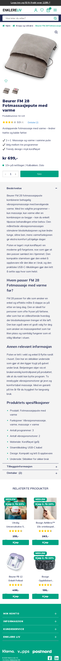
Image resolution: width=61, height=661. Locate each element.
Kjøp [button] (16, 542)
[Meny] (55, 10)
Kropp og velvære (24, 25)
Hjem (8, 25)
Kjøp (39, 174)
